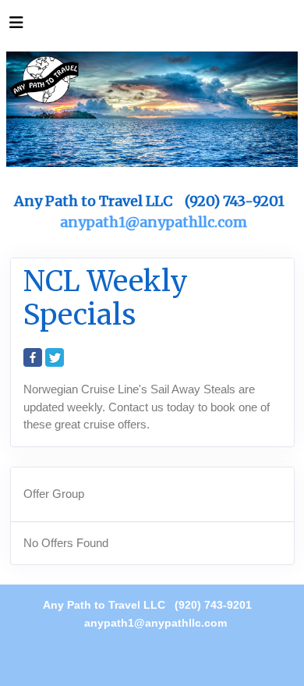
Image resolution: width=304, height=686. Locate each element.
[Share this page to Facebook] (32, 357)
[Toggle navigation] (16, 26)
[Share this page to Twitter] (54, 357)
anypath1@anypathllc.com (153, 222)
